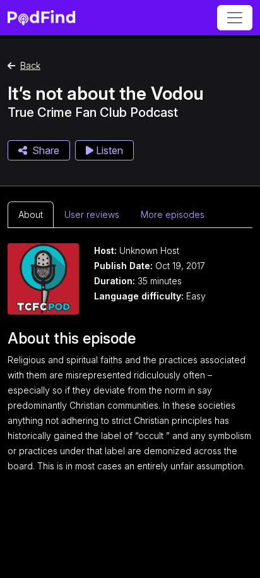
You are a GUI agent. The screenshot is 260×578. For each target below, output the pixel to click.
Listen (108, 150)
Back (30, 65)
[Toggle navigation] (234, 17)
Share (45, 150)
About (30, 214)
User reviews (91, 214)
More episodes (172, 214)
